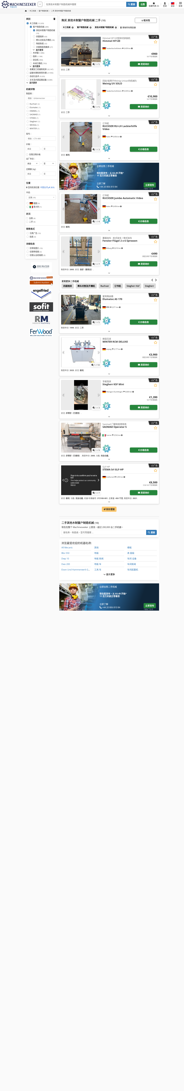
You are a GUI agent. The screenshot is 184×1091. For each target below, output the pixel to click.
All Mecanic (67, 547)
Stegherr (35, 121)
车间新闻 (131, 564)
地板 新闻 (98, 558)
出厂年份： (31, 158)
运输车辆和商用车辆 (41, 72)
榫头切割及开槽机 (45, 40)
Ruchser (35, 104)
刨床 (37, 56)
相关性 (146, 20)
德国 (36, 203)
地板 (96, 553)
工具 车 (97, 569)
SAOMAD (35, 114)
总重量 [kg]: (31, 169)
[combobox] (41, 197)
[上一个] (63, 51)
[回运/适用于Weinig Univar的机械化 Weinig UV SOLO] (81, 94)
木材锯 (38, 53)
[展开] (109, 73)
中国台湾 (47, 187)
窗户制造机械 (41, 26)
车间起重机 (132, 569)
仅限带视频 (36, 251)
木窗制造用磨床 (44, 47)
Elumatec (35, 107)
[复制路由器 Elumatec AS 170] (81, 310)
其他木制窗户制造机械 (45, 32)
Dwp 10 (65, 558)
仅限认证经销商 (37, 255)
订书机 (117, 285)
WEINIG (34, 125)
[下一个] (98, 51)
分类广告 (35, 233)
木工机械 (37, 23)
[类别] (40, 4)
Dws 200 (65, 564)
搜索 (132, 4)
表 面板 (130, 553)
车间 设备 (131, 558)
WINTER (34, 128)
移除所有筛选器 (129, 27)
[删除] (72, 27)
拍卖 (33, 236)
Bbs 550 (65, 553)
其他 (96, 547)
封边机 (38, 60)
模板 (129, 547)
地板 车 (97, 564)
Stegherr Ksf (133, 285)
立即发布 (149, 184)
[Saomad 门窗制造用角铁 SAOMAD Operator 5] (81, 437)
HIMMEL (35, 111)
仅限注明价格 (34, 154)
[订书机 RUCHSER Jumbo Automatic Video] (81, 209)
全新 (32, 218)
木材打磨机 (40, 63)
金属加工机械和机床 (41, 69)
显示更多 (110, 574)
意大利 (37, 206)
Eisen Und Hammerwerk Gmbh (77, 569)
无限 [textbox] (32, 197)
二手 (32, 221)
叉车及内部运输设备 (41, 79)
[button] (180, 4)
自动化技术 (37, 76)
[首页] (26, 11)
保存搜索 (110, 509)
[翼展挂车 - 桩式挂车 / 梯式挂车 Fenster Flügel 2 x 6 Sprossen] (81, 251)
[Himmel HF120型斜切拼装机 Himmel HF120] (81, 51)
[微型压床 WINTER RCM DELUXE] (81, 352)
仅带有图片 (36, 248)
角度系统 (41, 43)
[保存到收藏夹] (155, 42)
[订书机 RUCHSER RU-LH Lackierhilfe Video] (81, 137)
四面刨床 (41, 36)
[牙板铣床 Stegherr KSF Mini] (81, 395)
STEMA (34, 118)
